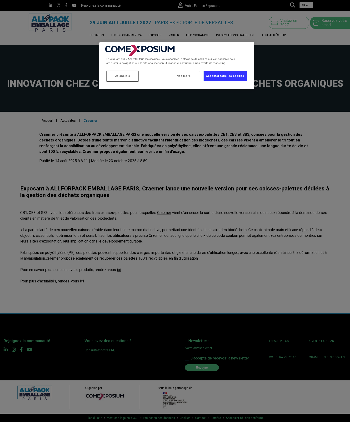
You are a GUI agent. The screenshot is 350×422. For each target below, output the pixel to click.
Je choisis (122, 76)
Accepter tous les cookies (225, 76)
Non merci (184, 76)
